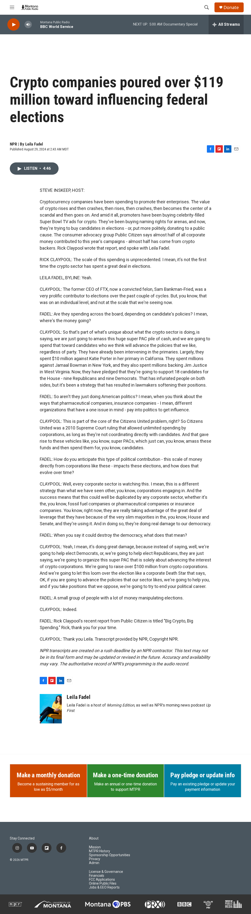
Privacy (94, 859)
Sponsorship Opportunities (109, 855)
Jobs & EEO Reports (104, 887)
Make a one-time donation (125, 775)
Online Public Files (102, 883)
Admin (94, 863)
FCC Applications (102, 879)
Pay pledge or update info (202, 775)
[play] (13, 24)
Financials (96, 875)
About (94, 838)
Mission (95, 847)
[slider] (36, 24)
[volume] (28, 24)
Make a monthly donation (48, 775)
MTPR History (99, 851)
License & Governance (106, 872)
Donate (231, 7)
